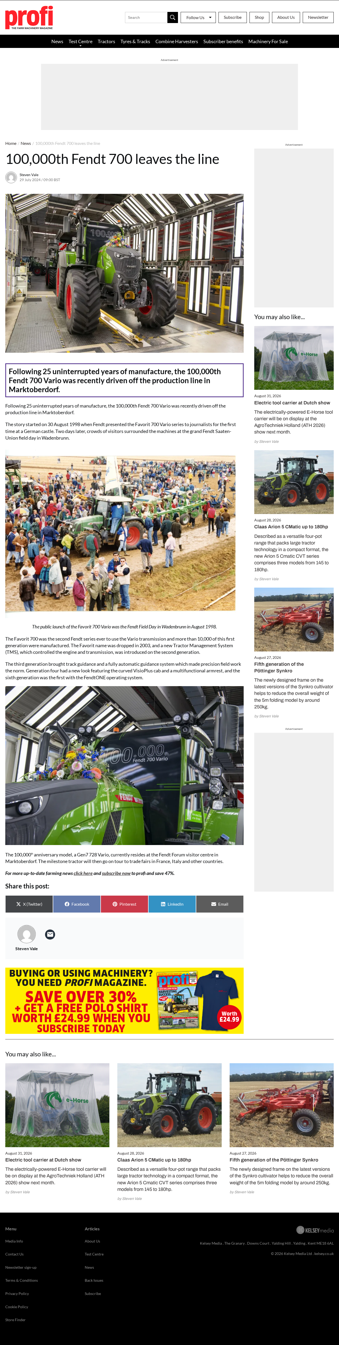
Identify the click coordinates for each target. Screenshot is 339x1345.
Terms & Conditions (21, 1280)
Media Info (14, 1241)
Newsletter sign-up (21, 1267)
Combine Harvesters (176, 41)
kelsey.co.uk (324, 1253)
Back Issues (94, 1280)
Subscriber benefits (223, 41)
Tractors (106, 41)
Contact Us (14, 1254)
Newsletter (318, 17)
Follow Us (195, 17)
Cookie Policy (16, 1306)
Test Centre (80, 41)
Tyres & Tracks (135, 41)
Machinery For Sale (268, 41)
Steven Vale (29, 174)
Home (10, 143)
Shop (259, 17)
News (57, 41)
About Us (286, 17)
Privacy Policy (17, 1293)
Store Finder (15, 1319)
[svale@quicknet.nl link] (50, 935)
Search (172, 17)
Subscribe (233, 17)
